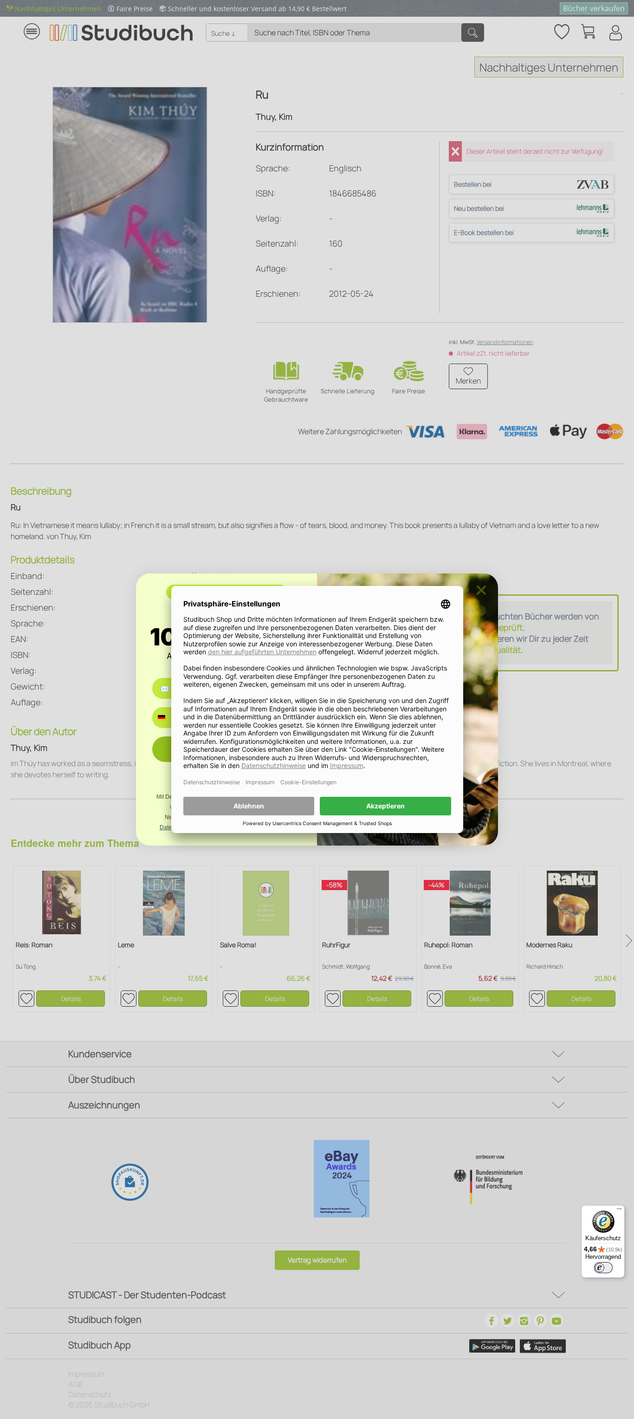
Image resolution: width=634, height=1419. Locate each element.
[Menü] (619, 1211)
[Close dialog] (481, 590)
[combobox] (168, 718)
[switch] (603, 1267)
